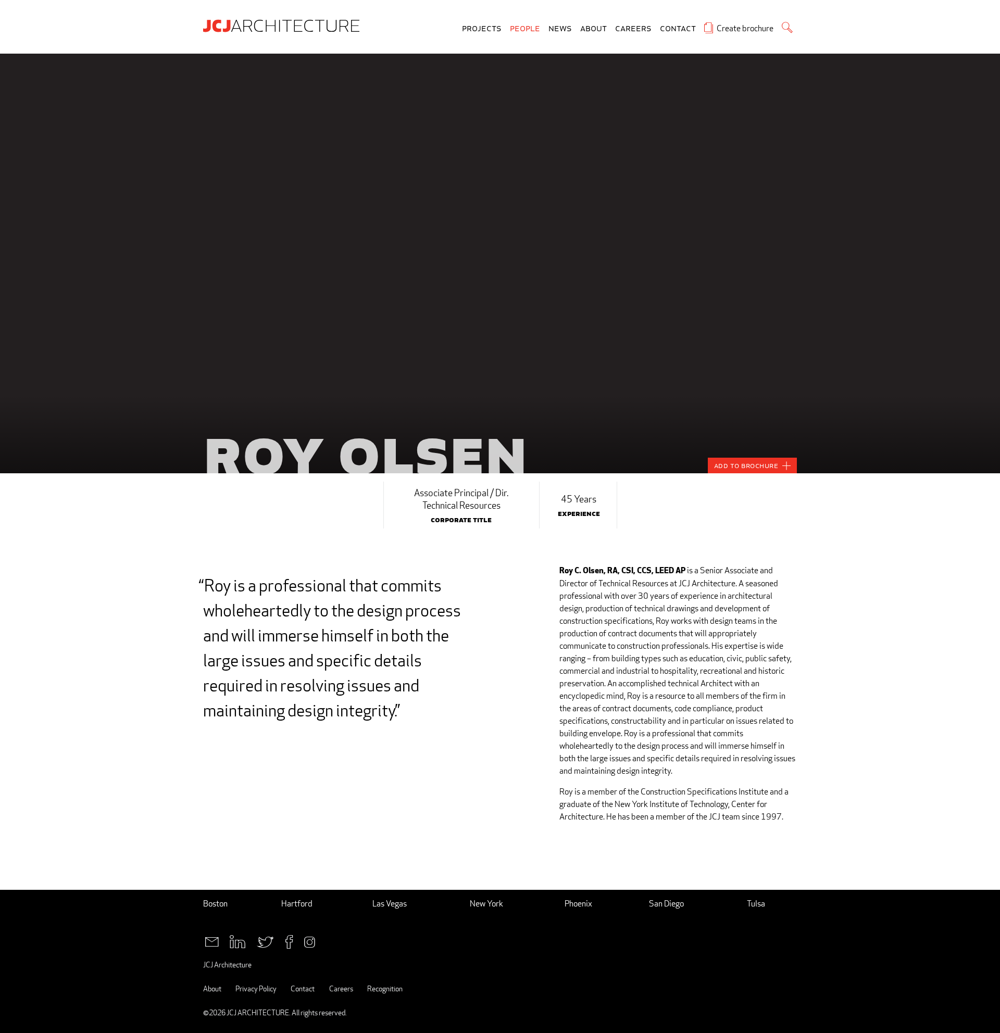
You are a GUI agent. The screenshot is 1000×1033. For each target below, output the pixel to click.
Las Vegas (389, 903)
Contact (678, 29)
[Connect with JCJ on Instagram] (309, 941)
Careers (633, 29)
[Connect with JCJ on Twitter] (265, 941)
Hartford (296, 903)
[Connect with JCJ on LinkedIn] (237, 941)
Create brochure (745, 28)
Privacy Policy (256, 988)
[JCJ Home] (284, 25)
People (525, 29)
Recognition (385, 988)
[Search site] (787, 27)
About (593, 29)
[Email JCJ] (211, 941)
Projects (482, 29)
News (560, 29)
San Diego (666, 903)
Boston (215, 903)
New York (486, 903)
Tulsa (756, 903)
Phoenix (578, 903)
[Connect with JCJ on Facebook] (289, 941)
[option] (500, 263)
